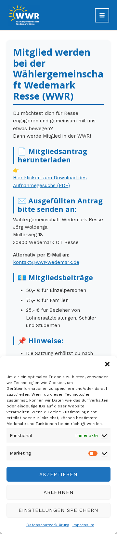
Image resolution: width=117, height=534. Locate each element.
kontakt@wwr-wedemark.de (46, 262)
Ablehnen (59, 492)
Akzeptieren (58, 474)
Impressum (83, 525)
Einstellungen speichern (58, 510)
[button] (107, 364)
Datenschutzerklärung (47, 525)
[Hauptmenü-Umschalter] (102, 15)
